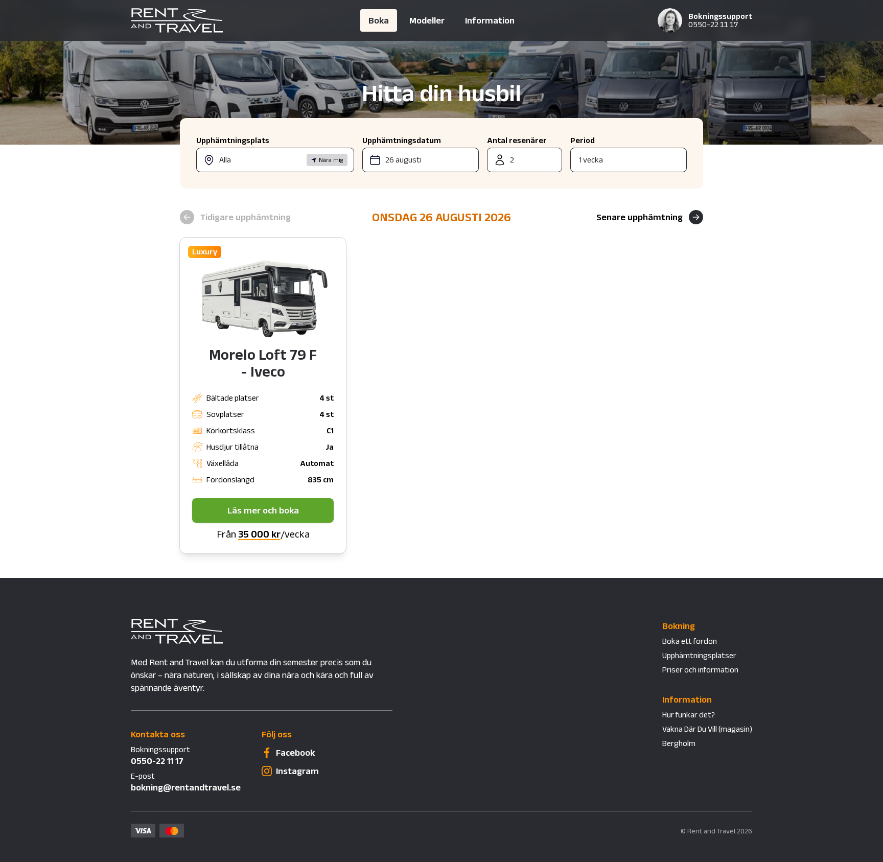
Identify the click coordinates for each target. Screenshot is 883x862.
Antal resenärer (517, 140)
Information (490, 20)
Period (582, 140)
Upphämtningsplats (232, 140)
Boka (378, 20)
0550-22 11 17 (713, 24)
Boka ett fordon (689, 641)
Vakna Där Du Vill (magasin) (707, 729)
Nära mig (331, 159)
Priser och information (700, 669)
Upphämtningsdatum (401, 140)
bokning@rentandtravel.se (186, 787)
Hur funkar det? (688, 714)
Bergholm (678, 743)
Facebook (295, 753)
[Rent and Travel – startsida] (237, 20)
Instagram (297, 771)
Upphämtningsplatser (699, 655)
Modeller (427, 20)
